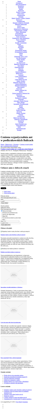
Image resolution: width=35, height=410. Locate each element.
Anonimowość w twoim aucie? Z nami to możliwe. (18, 399)
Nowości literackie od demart (12, 378)
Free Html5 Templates (22, 402)
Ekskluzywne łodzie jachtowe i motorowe (10, 252)
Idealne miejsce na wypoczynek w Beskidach (16, 381)
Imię (2, 199)
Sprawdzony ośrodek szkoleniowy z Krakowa (11, 287)
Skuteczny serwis (8, 396)
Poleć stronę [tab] (7, 191)
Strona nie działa (6, 211)
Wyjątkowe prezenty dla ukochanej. (13, 383)
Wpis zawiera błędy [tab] (9, 193)
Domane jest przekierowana (9, 212)
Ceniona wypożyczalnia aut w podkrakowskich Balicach (17, 145)
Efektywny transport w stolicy (12, 380)
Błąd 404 (4, 216)
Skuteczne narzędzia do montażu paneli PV (15, 377)
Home (2, 144)
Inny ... (4, 219)
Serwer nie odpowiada (8, 214)
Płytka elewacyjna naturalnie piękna (13, 375)
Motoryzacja (8, 144)
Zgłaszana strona (5, 207)
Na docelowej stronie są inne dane (11, 218)
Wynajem (16, 144)
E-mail (2, 201)
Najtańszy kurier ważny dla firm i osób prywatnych (13, 234)
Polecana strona (5, 196)
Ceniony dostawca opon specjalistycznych (15, 397)
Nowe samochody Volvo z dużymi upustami (11, 357)
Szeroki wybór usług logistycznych (13, 394)
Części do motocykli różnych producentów (11, 322)
